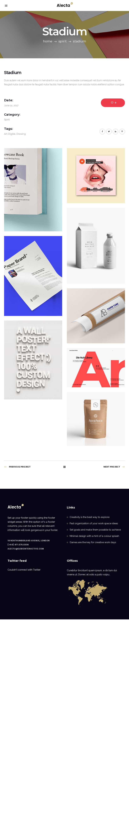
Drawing (21, 134)
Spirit (63, 41)
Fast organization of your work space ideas (94, 523)
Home (47, 41)
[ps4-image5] (96, 315)
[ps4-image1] (33, 189)
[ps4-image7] (96, 367)
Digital (11, 134)
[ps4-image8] (96, 419)
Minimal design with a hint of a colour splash (94, 536)
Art (5, 134)
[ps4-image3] (96, 246)
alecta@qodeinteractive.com (26, 548)
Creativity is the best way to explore (89, 517)
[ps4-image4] (33, 276)
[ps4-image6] (33, 359)
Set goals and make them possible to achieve (95, 529)
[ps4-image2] (96, 175)
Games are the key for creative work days (93, 542)
